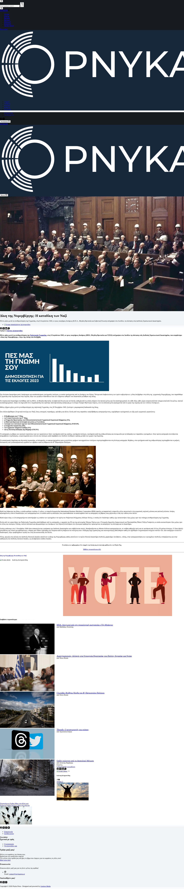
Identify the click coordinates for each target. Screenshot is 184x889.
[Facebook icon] (57, 780)
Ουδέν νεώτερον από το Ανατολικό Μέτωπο (75, 761)
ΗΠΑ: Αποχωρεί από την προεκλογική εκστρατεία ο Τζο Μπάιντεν (85, 625)
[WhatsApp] (9, 329)
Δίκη (59, 767)
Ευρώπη (7, 106)
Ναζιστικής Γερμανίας (38, 335)
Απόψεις (7, 104)
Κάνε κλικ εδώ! (5, 860)
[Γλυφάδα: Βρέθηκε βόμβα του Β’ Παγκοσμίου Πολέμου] (27, 710)
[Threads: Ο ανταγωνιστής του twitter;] (27, 744)
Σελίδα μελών (9, 115)
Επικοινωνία (8, 113)
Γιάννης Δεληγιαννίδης (15, 331)
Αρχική (6, 102)
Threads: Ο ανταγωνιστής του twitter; (73, 729)
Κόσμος (7, 107)
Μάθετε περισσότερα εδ (91, 549)
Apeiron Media (45, 886)
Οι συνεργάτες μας (10, 846)
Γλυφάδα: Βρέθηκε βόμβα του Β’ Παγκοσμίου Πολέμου (80, 693)
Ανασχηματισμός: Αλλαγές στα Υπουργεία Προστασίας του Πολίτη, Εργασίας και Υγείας (94, 656)
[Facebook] (1, 119)
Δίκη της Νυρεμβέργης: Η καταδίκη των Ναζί (13, 555)
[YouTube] (9, 828)
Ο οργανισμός (9, 844)
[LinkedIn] (6, 329)
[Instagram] (4, 119)
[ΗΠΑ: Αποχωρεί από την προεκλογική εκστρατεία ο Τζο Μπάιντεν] (27, 639)
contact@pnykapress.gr (17, 874)
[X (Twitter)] (4, 329)
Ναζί (63, 767)
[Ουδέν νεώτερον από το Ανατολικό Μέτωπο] (27, 778)
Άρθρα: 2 (60, 781)
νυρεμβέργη (70, 767)
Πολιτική (7, 109)
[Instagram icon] (59, 780)
